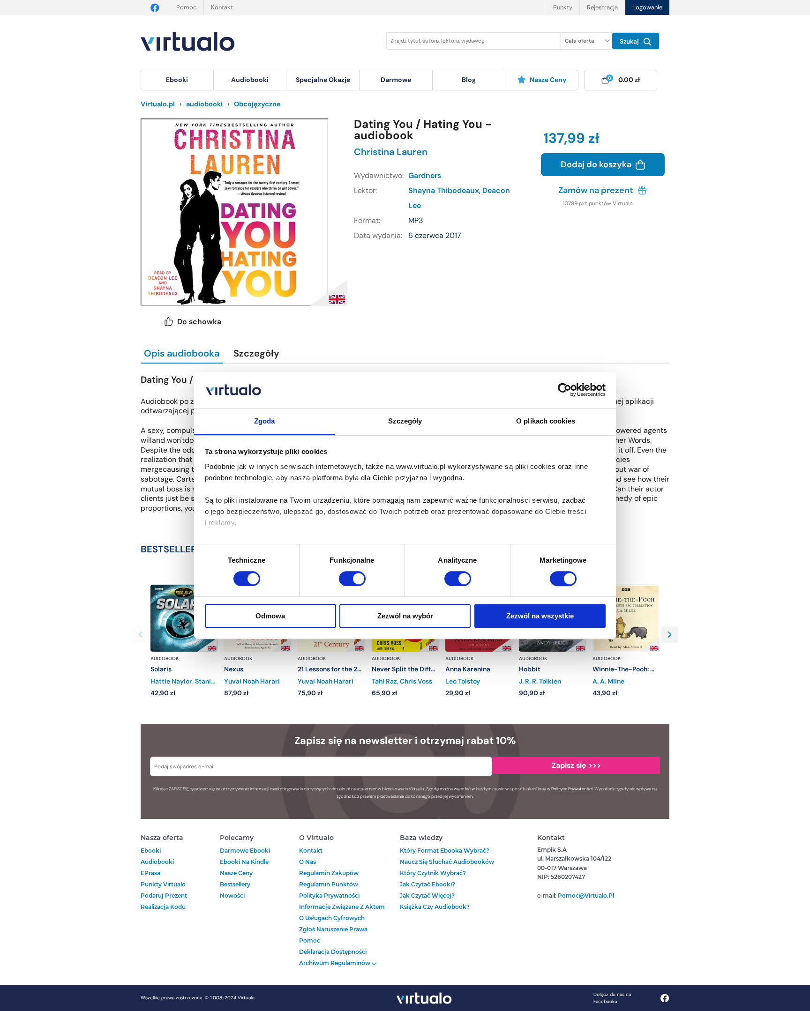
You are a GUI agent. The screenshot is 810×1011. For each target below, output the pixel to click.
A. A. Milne (608, 681)
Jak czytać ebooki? (427, 884)
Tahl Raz (384, 681)
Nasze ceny (548, 79)
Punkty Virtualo (163, 884)
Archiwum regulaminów (335, 962)
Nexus (233, 669)
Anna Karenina (467, 669)
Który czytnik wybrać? (433, 873)
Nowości (232, 895)
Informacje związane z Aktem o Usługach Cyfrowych (342, 912)
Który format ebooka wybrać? (444, 850)
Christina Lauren (391, 152)
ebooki (151, 850)
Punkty (562, 7)
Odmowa (270, 616)
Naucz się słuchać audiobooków (447, 861)
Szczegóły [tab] (405, 421)
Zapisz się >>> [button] (576, 765)
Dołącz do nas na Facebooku (612, 997)
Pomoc (186, 7)
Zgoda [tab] (264, 421)
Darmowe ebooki (245, 850)
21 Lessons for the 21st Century (345, 669)
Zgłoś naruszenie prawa (333, 929)
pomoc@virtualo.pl (586, 895)
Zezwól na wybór (405, 616)
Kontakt (222, 7)
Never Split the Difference (412, 669)
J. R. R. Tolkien (540, 681)
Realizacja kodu (163, 906)
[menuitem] (177, 80)
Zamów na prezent (596, 190)
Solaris (161, 669)
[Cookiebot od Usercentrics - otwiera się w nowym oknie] (565, 390)
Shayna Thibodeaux (443, 190)
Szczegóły (256, 353)
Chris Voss (416, 681)
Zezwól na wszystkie (540, 616)
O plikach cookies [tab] (545, 421)
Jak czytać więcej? (427, 895)
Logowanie (647, 7)
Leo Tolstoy (462, 681)
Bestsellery (235, 884)
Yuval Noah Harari (252, 681)
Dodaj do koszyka (597, 164)
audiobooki (157, 861)
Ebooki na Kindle (244, 861)
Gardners (424, 175)
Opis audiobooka (181, 353)
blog (469, 79)
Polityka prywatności (329, 895)
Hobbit (529, 669)
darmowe (396, 79)
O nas (307, 861)
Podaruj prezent (164, 895)
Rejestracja (602, 7)
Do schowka (199, 322)
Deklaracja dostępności (333, 951)
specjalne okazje (323, 79)
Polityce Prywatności (571, 789)
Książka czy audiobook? (435, 906)
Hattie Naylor (171, 681)
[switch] (352, 578)
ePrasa (150, 873)
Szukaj (630, 41)
